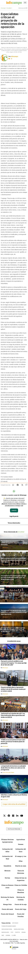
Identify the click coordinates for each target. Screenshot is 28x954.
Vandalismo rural (19, 929)
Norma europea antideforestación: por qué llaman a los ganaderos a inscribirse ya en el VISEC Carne (13, 560)
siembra (8, 935)
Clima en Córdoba (20, 885)
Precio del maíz (7, 909)
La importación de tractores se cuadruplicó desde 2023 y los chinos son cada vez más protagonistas (13, 768)
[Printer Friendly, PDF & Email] (26, 485)
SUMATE (14, 510)
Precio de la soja (21, 904)
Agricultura (20, 839)
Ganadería (7, 866)
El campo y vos (20, 856)
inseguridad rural (7, 929)
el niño (14, 935)
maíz (3, 935)
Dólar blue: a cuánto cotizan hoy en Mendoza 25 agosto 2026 (14, 796)
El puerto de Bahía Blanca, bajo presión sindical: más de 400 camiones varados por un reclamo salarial (13, 689)
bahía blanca (5, 932)
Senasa (20, 844)
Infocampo (3, 8)
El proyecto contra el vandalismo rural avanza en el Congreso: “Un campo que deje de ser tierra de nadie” (14, 663)
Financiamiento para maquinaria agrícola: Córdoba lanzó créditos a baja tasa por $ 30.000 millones (13, 629)
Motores (7, 871)
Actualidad (9, 8)
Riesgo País (7, 904)
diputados (15, 923)
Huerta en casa (20, 866)
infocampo (5, 547)
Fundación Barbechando (9, 926)
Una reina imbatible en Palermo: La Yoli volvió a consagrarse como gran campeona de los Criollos (13, 595)
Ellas (20, 861)
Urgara (23, 932)
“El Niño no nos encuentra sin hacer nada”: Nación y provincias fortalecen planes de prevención (13, 741)
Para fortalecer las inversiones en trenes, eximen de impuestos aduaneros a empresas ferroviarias (14, 542)
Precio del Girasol (7, 914)
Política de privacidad (14, 829)
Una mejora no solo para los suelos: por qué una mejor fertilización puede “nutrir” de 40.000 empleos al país (13, 577)
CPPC (12, 932)
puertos (17, 932)
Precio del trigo (20, 909)
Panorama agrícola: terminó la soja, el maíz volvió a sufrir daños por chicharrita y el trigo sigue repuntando (14, 612)
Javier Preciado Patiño (8, 772)
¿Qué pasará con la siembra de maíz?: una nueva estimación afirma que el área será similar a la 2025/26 (13, 715)
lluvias (7, 878)
